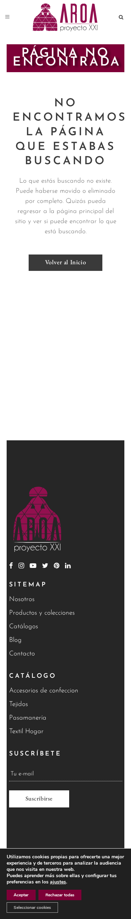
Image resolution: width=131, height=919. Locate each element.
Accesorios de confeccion (43, 691)
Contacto (22, 654)
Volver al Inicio (65, 262)
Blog (15, 640)
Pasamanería (27, 718)
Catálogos (23, 626)
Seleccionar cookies (32, 907)
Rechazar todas (59, 895)
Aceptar (21, 895)
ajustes (58, 882)
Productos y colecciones (42, 613)
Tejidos (18, 704)
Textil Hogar (26, 731)
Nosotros (22, 599)
